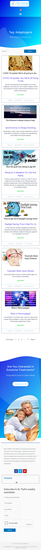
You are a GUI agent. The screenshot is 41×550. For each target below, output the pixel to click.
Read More (20, 94)
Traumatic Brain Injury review (20, 271)
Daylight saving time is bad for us (20, 224)
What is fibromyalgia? (20, 314)
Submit (10, 530)
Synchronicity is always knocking (20, 128)
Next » (33, 339)
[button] (20, 14)
